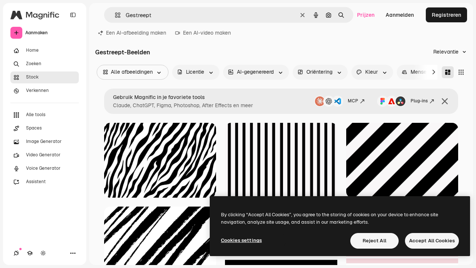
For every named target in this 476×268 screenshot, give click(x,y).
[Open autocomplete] (114, 15)
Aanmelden (400, 15)
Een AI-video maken (207, 32)
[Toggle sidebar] (73, 15)
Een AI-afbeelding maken (136, 32)
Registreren (446, 15)
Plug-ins (419, 101)
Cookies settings (241, 240)
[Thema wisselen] (43, 253)
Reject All (374, 240)
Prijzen (365, 15)
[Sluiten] (444, 101)
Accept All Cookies (432, 240)
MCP (353, 101)
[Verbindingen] (16, 253)
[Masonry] (448, 72)
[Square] (461, 72)
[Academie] (30, 253)
